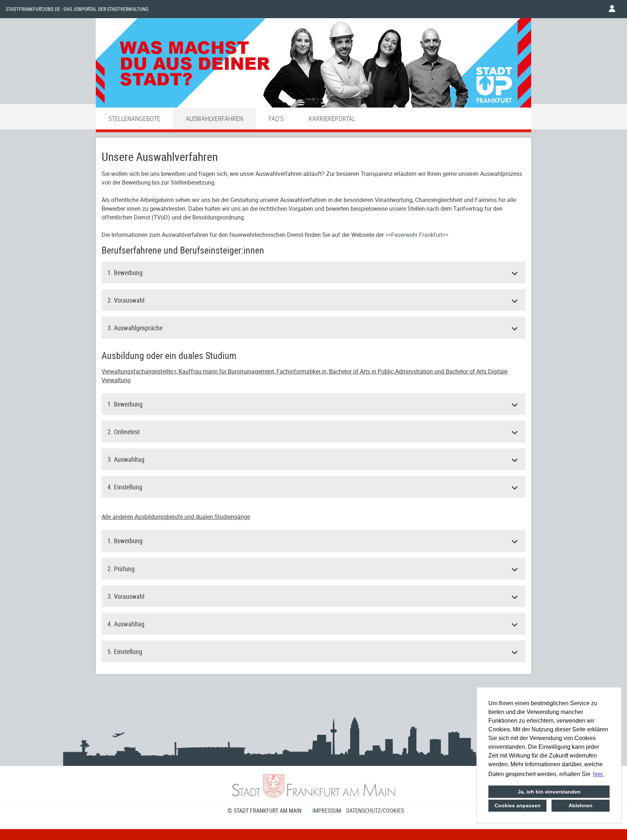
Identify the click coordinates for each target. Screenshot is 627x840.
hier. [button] (598, 774)
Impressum (326, 811)
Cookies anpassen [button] (518, 805)
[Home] (313, 64)
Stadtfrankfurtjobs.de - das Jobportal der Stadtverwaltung (77, 9)
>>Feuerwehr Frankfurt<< (417, 235)
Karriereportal (332, 118)
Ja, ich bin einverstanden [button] (549, 792)
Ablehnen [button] (581, 805)
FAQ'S (276, 118)
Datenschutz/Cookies (375, 811)
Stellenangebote (134, 118)
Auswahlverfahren (214, 118)
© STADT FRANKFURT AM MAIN (265, 811)
